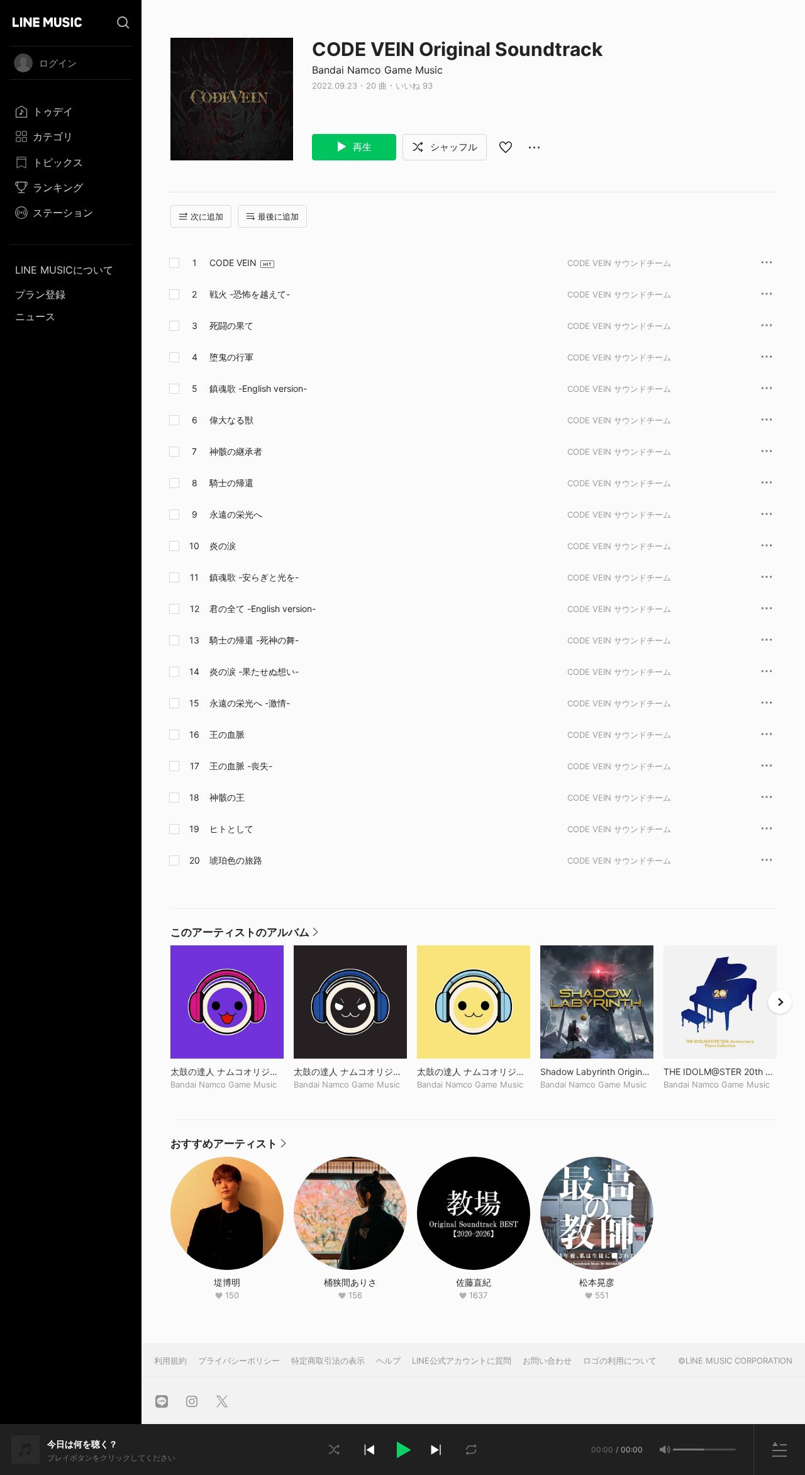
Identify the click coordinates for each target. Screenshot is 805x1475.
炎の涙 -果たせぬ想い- (254, 671)
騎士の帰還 (231, 482)
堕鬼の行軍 (231, 357)
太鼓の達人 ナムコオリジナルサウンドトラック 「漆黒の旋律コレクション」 (350, 1071)
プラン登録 (40, 294)
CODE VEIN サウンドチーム (619, 263)
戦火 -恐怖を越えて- (249, 294)
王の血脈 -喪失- (240, 765)
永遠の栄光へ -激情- (249, 703)
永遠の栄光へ (235, 514)
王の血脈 (227, 734)
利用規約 (170, 1360)
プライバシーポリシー (239, 1360)
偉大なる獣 (231, 420)
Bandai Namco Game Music (377, 70)
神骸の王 (227, 797)
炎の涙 (222, 545)
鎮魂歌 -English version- (258, 388)
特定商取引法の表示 (328, 1360)
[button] (402, 1449)
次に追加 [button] (207, 216)
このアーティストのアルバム (244, 935)
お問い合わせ (547, 1360)
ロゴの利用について (620, 1360)
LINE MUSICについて (64, 270)
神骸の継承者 (235, 451)
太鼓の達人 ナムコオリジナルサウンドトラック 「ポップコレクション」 (473, 1071)
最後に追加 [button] (278, 216)
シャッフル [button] (452, 147)
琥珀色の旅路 (235, 860)
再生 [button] (361, 147)
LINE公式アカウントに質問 (461, 1360)
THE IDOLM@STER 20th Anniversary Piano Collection (720, 1071)
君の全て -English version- (262, 608)
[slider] (688, 1449)
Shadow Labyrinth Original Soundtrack (596, 1071)
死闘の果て (231, 325)
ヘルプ (388, 1360)
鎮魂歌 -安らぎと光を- (254, 577)
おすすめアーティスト (228, 1147)
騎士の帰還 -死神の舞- (254, 640)
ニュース (35, 316)
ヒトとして (231, 828)
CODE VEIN (233, 262)
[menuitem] (70, 111)
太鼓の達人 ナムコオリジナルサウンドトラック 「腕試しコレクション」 (227, 1071)
